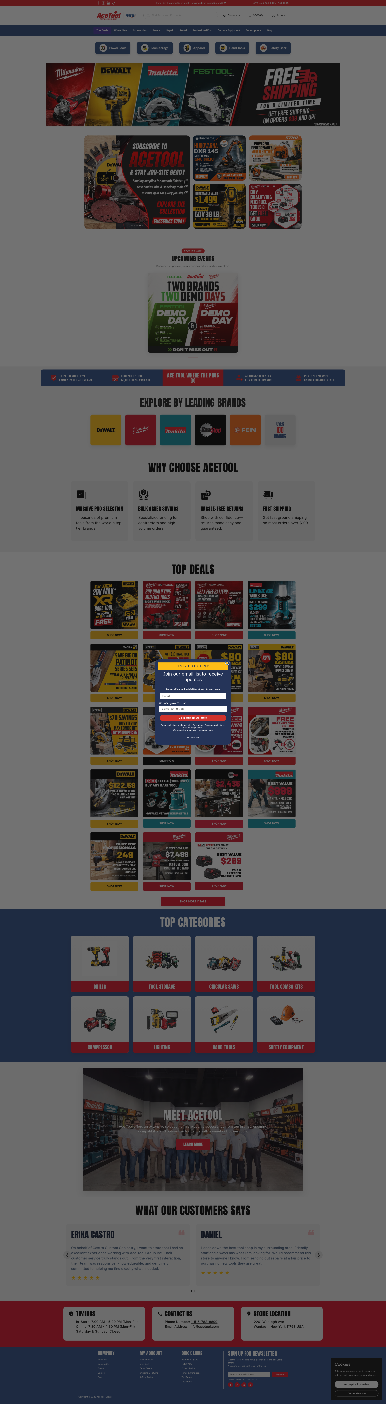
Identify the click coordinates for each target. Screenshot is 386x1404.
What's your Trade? (173, 703)
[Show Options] (223, 709)
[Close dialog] (227, 663)
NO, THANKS (193, 737)
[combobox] (192, 709)
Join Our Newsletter (193, 718)
